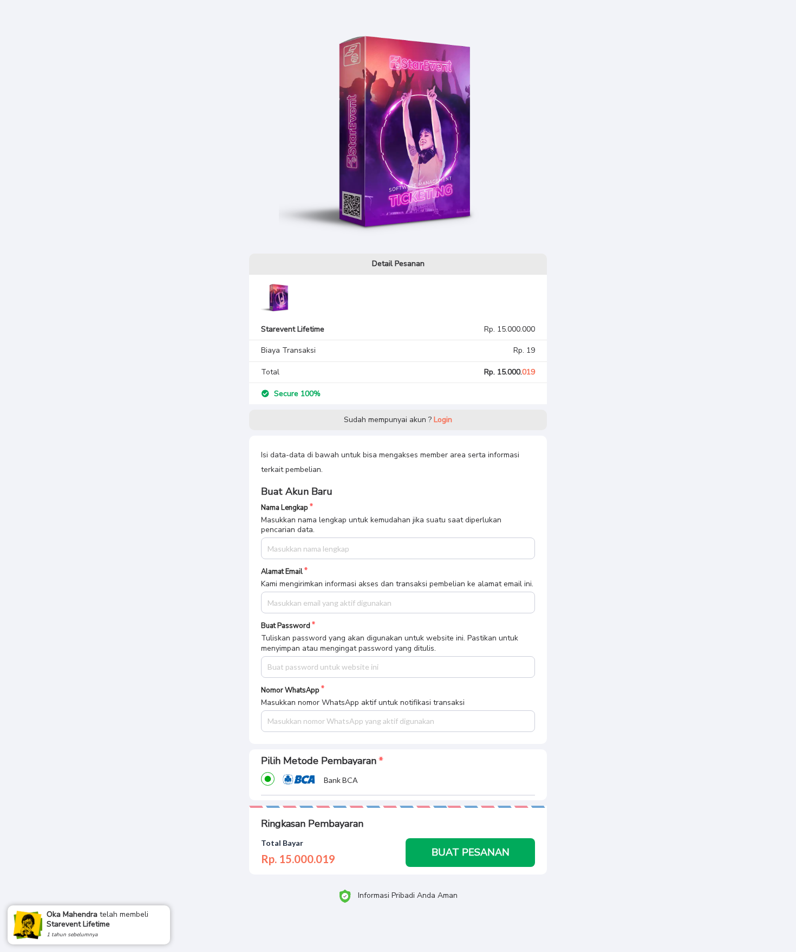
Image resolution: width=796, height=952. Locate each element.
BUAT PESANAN (471, 852)
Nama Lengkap (284, 508)
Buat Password (285, 626)
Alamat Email (282, 572)
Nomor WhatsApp (290, 690)
